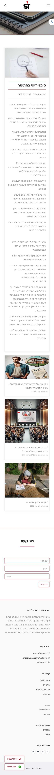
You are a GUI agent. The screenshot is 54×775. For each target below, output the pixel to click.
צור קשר (44, 584)
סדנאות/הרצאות (43, 689)
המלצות (46, 714)
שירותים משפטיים (42, 725)
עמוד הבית (45, 680)
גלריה (47, 734)
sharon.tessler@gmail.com (35, 658)
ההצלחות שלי (44, 710)
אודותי (47, 705)
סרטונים (46, 685)
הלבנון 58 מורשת (40, 653)
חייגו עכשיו (13, 759)
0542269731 (41, 662)
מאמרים (46, 730)
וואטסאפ (12, 766)
